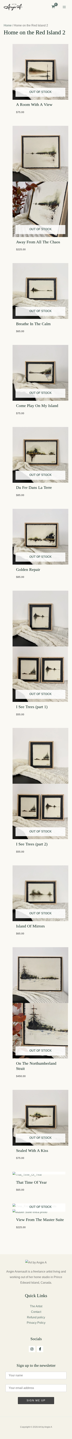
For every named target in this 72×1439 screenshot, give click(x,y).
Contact (36, 1311)
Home (8, 25)
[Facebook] (40, 1349)
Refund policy (36, 1317)
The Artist (36, 1306)
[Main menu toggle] (64, 7)
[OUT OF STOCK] (40, 1174)
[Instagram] (32, 1349)
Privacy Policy (36, 1322)
